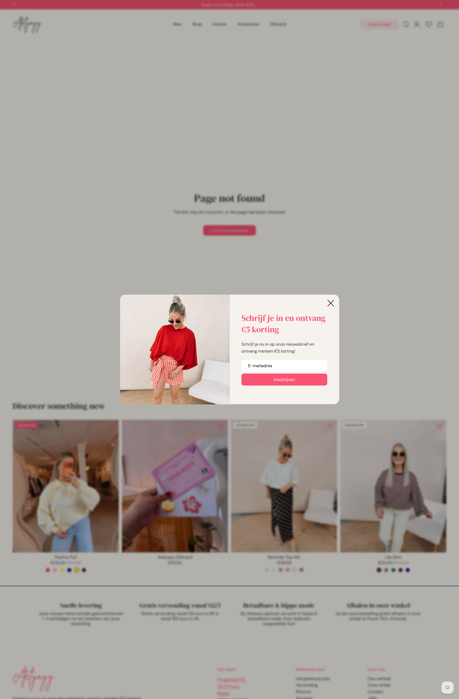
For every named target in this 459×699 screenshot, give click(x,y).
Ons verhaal (379, 678)
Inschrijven (284, 379)
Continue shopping (229, 230)
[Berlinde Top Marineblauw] (281, 570)
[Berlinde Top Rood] (288, 570)
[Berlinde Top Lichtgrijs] (274, 570)
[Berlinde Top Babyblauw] (267, 570)
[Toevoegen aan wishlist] (112, 426)
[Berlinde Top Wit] (294, 570)
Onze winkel (379, 24)
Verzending (307, 685)
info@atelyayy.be (313, 678)
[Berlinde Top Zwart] (301, 570)
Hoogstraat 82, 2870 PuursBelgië (231, 686)
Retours (303, 691)
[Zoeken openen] (406, 24)
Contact (375, 691)
